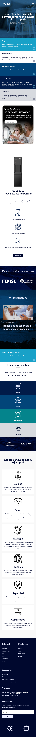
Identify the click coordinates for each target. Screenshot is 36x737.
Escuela (20, 656)
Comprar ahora (6, 663)
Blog (3, 653)
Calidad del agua (6, 651)
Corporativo (5, 674)
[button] (1, 322)
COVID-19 (4, 661)
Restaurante (21, 653)
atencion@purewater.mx (21, 692)
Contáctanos (5, 658)
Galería (3, 656)
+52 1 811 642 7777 (14, 694)
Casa (19, 651)
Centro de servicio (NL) (8, 679)
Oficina (20, 648)
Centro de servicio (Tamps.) (9, 682)
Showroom (4, 677)
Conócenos (4, 648)
